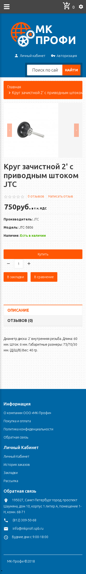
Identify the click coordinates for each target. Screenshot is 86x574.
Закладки (11, 473)
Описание (18, 310)
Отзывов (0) (20, 320)
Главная (14, 87)
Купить (43, 254)
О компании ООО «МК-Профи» (27, 413)
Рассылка (11, 481)
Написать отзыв (60, 196)
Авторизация (67, 56)
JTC (36, 219)
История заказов (17, 465)
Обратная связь (16, 437)
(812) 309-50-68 (24, 520)
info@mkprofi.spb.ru (28, 528)
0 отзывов (36, 196)
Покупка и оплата (17, 421)
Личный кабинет (32, 56)
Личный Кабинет (16, 456)
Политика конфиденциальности (28, 429)
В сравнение (44, 277)
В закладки (15, 277)
